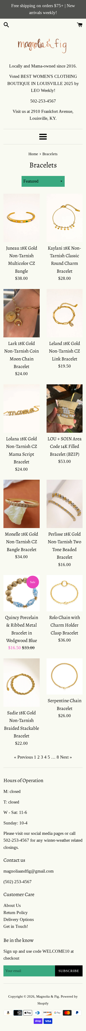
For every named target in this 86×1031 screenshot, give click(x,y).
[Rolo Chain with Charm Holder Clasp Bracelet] (65, 593)
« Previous (23, 757)
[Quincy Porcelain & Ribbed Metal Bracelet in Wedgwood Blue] (21, 593)
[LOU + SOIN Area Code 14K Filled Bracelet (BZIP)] (65, 408)
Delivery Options (18, 919)
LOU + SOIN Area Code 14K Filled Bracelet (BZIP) (64, 446)
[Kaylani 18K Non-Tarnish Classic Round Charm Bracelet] (65, 218)
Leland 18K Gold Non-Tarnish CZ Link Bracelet (64, 351)
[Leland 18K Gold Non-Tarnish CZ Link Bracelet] (65, 313)
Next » (66, 757)
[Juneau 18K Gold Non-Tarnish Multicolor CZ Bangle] (21, 218)
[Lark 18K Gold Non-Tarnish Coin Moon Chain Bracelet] (21, 313)
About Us (12, 905)
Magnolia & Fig (47, 996)
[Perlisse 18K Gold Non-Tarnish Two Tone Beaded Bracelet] (65, 504)
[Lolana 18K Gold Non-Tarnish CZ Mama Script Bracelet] (21, 408)
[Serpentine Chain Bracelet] (65, 676)
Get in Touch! (15, 926)
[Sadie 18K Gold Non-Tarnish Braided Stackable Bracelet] (21, 682)
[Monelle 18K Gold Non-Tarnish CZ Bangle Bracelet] (21, 504)
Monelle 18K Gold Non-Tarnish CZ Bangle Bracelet (21, 542)
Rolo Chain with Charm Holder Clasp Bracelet (64, 625)
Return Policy (15, 912)
